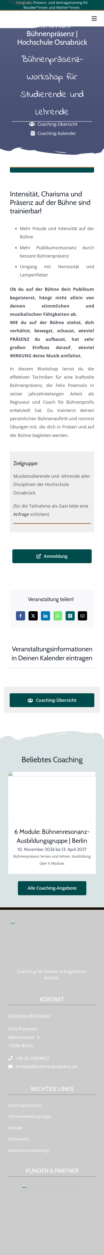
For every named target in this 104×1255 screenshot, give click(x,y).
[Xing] (70, 616)
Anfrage (21, 514)
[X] (33, 616)
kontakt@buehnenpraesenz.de (46, 1066)
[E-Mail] (82, 616)
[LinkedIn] (45, 616)
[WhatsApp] (57, 616)
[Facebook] (20, 616)
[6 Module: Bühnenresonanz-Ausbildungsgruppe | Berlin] (52, 775)
